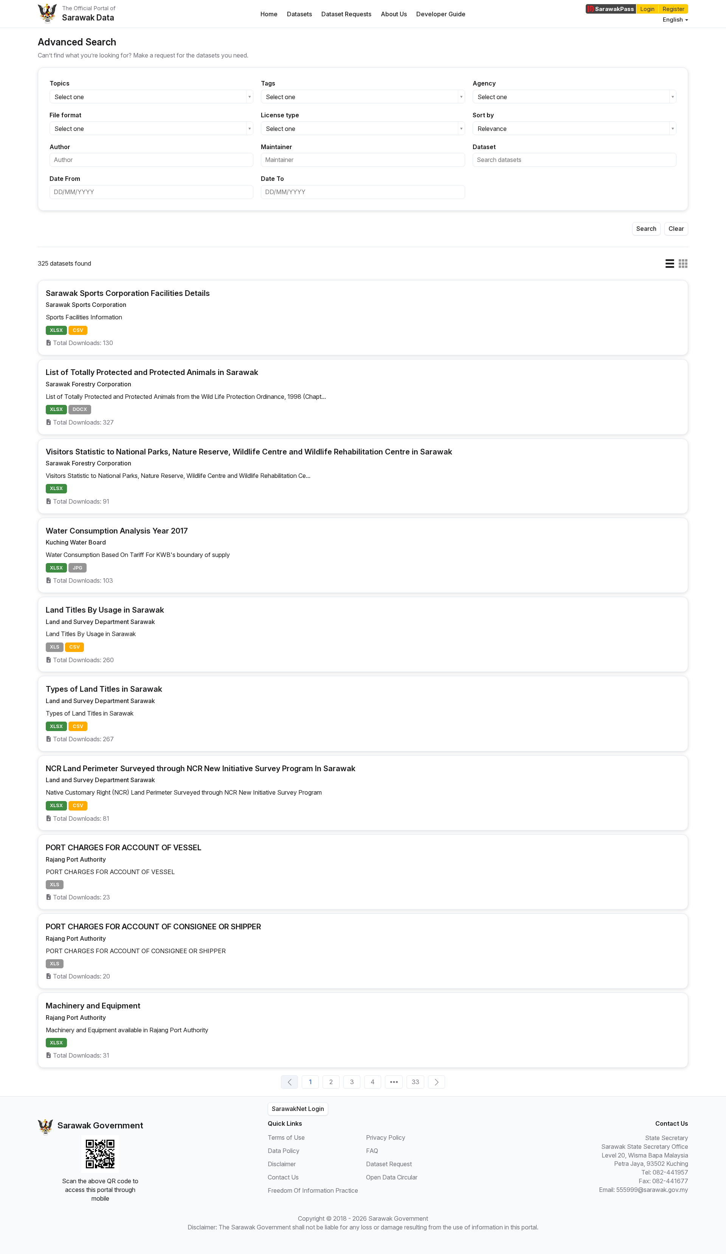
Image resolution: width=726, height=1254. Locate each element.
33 (415, 1082)
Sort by (483, 115)
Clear (676, 228)
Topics (60, 83)
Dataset (484, 147)
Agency (484, 83)
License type (280, 115)
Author (60, 147)
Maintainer (276, 147)
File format (65, 115)
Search (646, 228)
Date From (65, 178)
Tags (268, 83)
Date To (272, 178)
